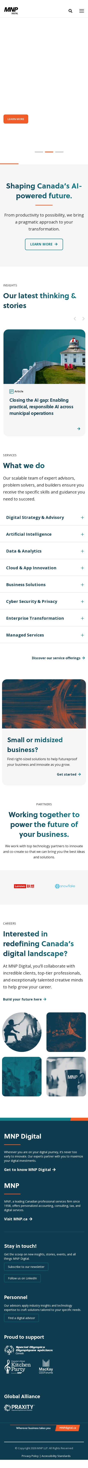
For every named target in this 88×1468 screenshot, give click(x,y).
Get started (66, 774)
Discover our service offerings (56, 658)
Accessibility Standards (56, 1456)
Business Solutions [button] (26, 584)
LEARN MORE (16, 119)
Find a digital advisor (21, 1318)
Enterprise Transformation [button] (35, 618)
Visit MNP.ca (15, 1218)
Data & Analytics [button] (24, 551)
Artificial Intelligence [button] (29, 534)
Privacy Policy (30, 1456)
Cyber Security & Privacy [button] (31, 601)
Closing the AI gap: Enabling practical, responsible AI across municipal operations (41, 406)
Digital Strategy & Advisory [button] (35, 517)
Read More (68, 429)
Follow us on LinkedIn (22, 1278)
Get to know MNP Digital (27, 1169)
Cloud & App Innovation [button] (31, 568)
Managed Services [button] (25, 635)
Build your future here (22, 999)
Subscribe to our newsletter (26, 1267)
